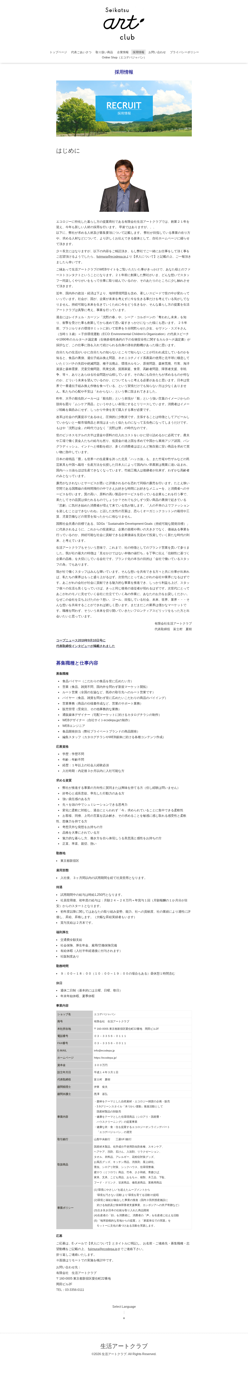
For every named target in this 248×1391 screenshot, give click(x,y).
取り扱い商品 (104, 52)
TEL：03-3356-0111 (70, 1289)
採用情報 (138, 52)
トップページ (58, 52)
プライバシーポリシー (184, 52)
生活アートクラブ (124, 1346)
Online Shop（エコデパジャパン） (124, 57)
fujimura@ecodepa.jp (111, 256)
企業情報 (123, 52)
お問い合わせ (157, 52)
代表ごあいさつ (81, 52)
